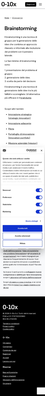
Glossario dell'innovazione (13, 380)
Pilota (11, 128)
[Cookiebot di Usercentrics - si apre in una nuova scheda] (27, 150)
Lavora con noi (9, 361)
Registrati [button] (31, 4)
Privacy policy (8, 326)
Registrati (7, 354)
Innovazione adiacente (19, 123)
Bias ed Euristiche (10, 372)
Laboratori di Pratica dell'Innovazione (25, 277)
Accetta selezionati (22, 236)
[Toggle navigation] (40, 4)
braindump (25, 97)
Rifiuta (22, 243)
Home (7, 18)
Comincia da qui (9, 350)
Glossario (17, 18)
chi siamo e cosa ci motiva (20, 282)
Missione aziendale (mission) (22, 143)
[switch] (39, 197)
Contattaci (7, 346)
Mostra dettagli (32, 221)
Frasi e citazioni (9, 376)
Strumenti (7, 383)
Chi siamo (7, 343)
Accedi (6, 357)
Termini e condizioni (11, 323)
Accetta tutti (22, 228)
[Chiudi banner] (41, 150)
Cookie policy (8, 329)
